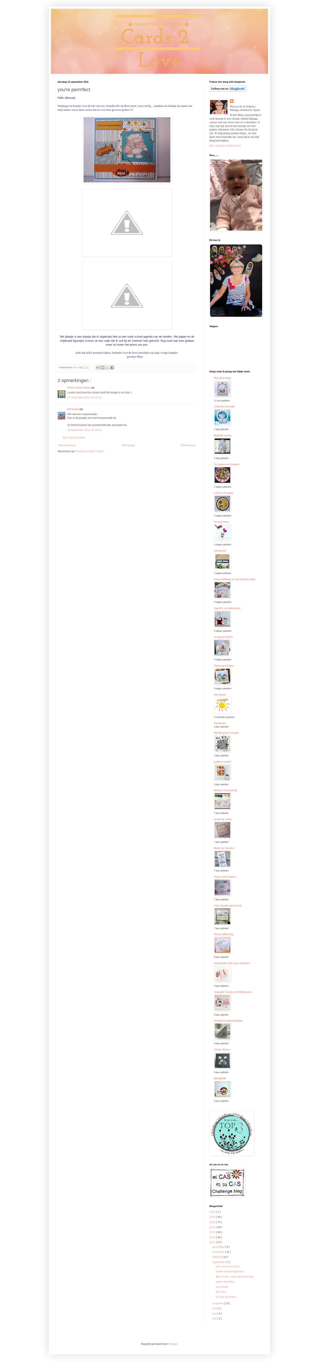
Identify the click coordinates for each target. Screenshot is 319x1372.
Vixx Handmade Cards (228, 905)
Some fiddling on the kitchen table (234, 579)
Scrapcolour (221, 521)
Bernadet (73, 409)
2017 (212, 1212)
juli (214, 1308)
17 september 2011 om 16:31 (84, 397)
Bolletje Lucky (223, 435)
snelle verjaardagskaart (230, 1271)
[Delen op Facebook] (112, 367)
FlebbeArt (220, 723)
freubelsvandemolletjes (228, 1020)
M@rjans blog (222, 377)
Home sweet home (79, 387)
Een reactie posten (74, 437)
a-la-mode (222, 1286)
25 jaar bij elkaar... (226, 1296)
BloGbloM (220, 1078)
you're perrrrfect (225, 1281)
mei (214, 1318)
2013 (212, 1232)
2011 (212, 1242)
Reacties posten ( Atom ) (90, 451)
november (218, 1251)
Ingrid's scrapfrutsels (227, 608)
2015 (212, 1222)
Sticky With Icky (224, 934)
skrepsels (220, 550)
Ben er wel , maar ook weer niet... (235, 1276)
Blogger (173, 1344)
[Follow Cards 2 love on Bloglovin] (228, 90)
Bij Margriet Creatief (226, 732)
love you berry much (228, 1266)
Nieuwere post (67, 445)
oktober (217, 1256)
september (219, 1262)
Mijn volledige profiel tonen (225, 145)
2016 (212, 1217)
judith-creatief (222, 761)
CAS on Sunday (223, 493)
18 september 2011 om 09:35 (84, 430)
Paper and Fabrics (225, 876)
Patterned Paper (224, 665)
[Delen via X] (107, 367)
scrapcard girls (223, 636)
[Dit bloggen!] (102, 367)
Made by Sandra (224, 848)
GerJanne (220, 694)
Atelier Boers (222, 1049)
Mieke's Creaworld (225, 790)
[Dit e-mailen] (98, 367)
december (218, 1246)
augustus (218, 1303)
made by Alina (223, 819)
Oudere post (188, 445)
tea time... (221, 1291)
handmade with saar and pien (232, 963)
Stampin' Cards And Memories (233, 992)
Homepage (128, 445)
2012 (212, 1237)
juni (214, 1313)
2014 (212, 1227)
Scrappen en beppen (226, 464)
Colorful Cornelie (224, 406)
